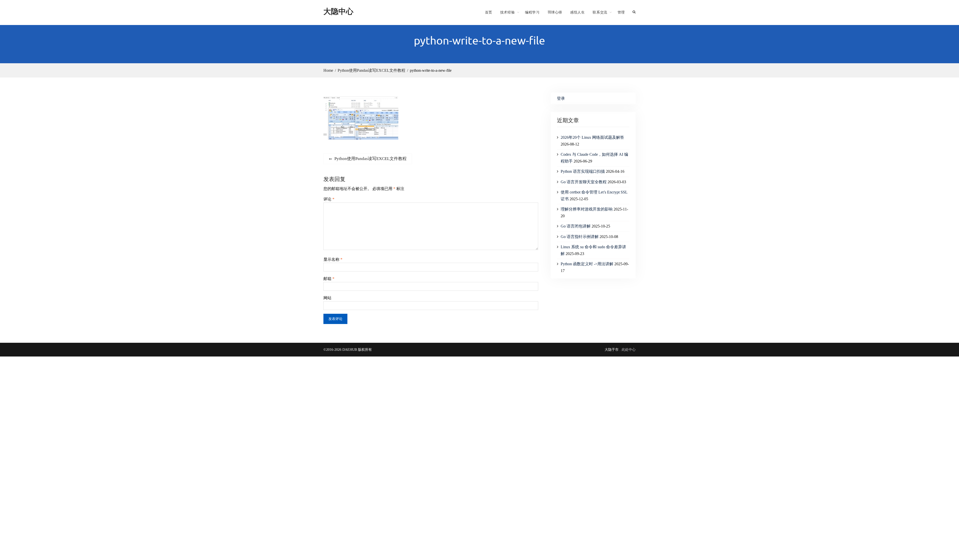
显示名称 (332, 259)
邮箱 (328, 278)
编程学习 (532, 12)
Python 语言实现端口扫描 (583, 171)
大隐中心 (338, 11)
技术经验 (507, 12)
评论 (328, 199)
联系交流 (600, 12)
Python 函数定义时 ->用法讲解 (587, 264)
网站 (327, 298)
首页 (488, 12)
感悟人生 (577, 12)
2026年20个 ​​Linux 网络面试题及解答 (592, 137)
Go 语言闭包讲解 (576, 226)
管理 (621, 12)
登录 (561, 98)
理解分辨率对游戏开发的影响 (587, 209)
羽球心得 (555, 12)
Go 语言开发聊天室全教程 (584, 182)
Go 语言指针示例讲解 (580, 236)
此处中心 (629, 350)
